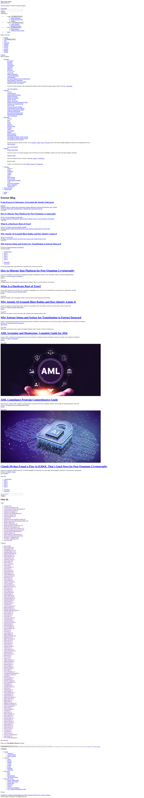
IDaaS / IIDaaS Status (13, 780)
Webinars (9, 125)
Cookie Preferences (56, 795)
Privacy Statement (12, 185)
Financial (9, 62)
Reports (9, 132)
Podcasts (9, 128)
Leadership (10, 171)
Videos (9, 129)
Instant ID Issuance (12, 96)
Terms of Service (28, 795)
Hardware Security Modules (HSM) (16, 227)
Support (9, 761)
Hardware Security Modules (14, 107)
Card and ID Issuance (13, 75)
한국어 (6, 47)
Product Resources (9, 778)
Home (5, 192)
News (8, 176)
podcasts (34, 142)
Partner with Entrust (12, 150)
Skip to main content (6, 1)
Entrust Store (10, 783)
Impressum (10, 769)
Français (6, 44)
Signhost (13, 21)
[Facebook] (1, 793)
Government (10, 65)
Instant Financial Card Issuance (15, 247)
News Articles (11, 179)
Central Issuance (11, 93)
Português (6, 42)
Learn (8, 122)
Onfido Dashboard (15, 18)
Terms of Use (10, 186)
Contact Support (15, 24)
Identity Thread (11, 472)
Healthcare (10, 67)
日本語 (6, 52)
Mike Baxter (4, 324)
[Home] (3, 55)
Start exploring (11, 144)
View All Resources (12, 147)
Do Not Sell (64, 795)
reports (48, 142)
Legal (2, 795)
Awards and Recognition (13, 180)
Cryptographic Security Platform (15, 108)
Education (10, 70)
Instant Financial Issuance (14, 95)
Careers (9, 173)
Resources (10, 784)
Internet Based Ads (19, 795)
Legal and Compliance (13, 183)
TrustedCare (39, 164)
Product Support (11, 134)
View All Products (12, 116)
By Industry (10, 61)
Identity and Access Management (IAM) (18, 405)
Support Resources (16, 26)
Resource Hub (11, 126)
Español (6, 49)
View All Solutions (12, 89)
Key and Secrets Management (15, 113)
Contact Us (10, 753)
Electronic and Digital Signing (15, 104)
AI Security (10, 72)
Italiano (6, 50)
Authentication (11, 77)
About (9, 759)
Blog (8, 32)
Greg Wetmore (4, 473)
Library (9, 786)
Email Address (4, 746)
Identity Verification (12, 74)
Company (6, 758)
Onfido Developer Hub (17, 19)
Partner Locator (11, 155)
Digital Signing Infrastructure (15, 114)
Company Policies (45, 795)
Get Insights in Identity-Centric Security (17, 137)
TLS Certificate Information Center (16, 789)
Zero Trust (10, 237)
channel (35, 158)
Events (9, 123)
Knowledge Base (11, 135)
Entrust (2, 277)
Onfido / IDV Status (12, 781)
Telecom (9, 68)
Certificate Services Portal (17, 30)
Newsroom (7, 771)
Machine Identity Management (15, 307)
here (58, 746)
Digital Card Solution (13, 98)
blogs (42, 142)
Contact (6, 752)
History (9, 170)
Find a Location (11, 756)
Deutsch (6, 45)
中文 (5, 41)
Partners (9, 762)
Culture (9, 174)
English (6, 37)
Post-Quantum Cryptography (15, 80)
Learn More (4, 8)
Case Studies (10, 131)
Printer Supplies (15, 29)
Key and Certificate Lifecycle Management (18, 78)
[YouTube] (3, 793)
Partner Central (30, 164)
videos (38, 142)
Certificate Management (13, 111)
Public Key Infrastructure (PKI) (15, 110)
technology (41, 158)
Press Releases (11, 177)
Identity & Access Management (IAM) (17, 102)
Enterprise (10, 64)
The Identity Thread (12, 777)
